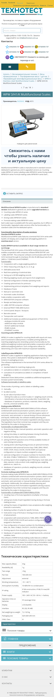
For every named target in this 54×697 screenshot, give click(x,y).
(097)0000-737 (14, 52)
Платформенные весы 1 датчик (33, 76)
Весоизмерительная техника (24, 74)
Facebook (11, 2)
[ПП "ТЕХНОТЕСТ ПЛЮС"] (21, 12)
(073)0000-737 (43, 47)
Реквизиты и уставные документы (26, 5)
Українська (30, 3)
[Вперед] (32, 87)
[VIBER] (48, 521)
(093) (43, 52)
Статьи (50, 5)
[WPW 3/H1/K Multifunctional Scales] (27, 123)
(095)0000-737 (29, 52)
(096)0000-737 (14, 47)
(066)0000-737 (29, 47)
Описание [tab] (7, 201)
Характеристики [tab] (9, 624)
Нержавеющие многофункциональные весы (22, 79)
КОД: (27, 101)
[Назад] (21, 87)
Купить (6, 74)
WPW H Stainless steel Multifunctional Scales (27, 80)
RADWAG (20, 101)
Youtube (4, 2)
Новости (43, 5)
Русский (20, 3)
